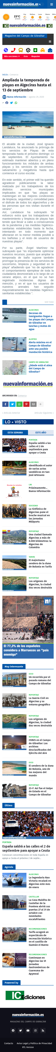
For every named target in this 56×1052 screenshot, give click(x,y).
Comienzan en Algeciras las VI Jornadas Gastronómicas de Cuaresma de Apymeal (39, 965)
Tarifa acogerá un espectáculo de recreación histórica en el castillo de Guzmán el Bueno (40, 938)
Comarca (14, 75)
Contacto (8, 1043)
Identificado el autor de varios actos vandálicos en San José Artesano (40, 470)
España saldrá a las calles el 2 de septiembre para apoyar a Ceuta (40, 448)
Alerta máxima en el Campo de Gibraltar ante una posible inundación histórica (40, 347)
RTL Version (28, 1047)
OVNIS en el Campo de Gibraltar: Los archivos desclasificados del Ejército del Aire (40, 746)
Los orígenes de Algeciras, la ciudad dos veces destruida (40, 584)
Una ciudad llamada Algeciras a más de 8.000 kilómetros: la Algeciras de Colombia (40, 541)
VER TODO (49, 302)
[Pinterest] (26, 404)
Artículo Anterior (12, 413)
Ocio (26, 56)
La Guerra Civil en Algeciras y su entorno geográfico (39, 701)
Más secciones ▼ (12, 56)
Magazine (35, 56)
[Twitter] (11, 102)
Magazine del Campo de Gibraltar (25, 35)
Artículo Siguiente (43, 413)
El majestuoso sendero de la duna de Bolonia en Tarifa (40, 563)
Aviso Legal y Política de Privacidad (34, 1043)
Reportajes (9, 62)
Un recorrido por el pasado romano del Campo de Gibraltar (40, 680)
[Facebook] (6, 102)
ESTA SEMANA (15, 432)
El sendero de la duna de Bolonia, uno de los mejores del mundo (41, 770)
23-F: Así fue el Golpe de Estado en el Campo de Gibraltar (41, 791)
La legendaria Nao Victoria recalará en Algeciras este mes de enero (40, 882)
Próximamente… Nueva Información (39, 489)
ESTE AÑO (40, 432)
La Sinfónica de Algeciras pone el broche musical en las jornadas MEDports (39, 515)
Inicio (5, 75)
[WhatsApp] (16, 102)
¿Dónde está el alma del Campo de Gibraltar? (40, 368)
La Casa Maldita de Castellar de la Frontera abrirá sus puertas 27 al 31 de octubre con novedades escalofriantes (40, 909)
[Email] (33, 404)
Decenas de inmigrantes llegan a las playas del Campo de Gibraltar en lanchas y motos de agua (41, 321)
